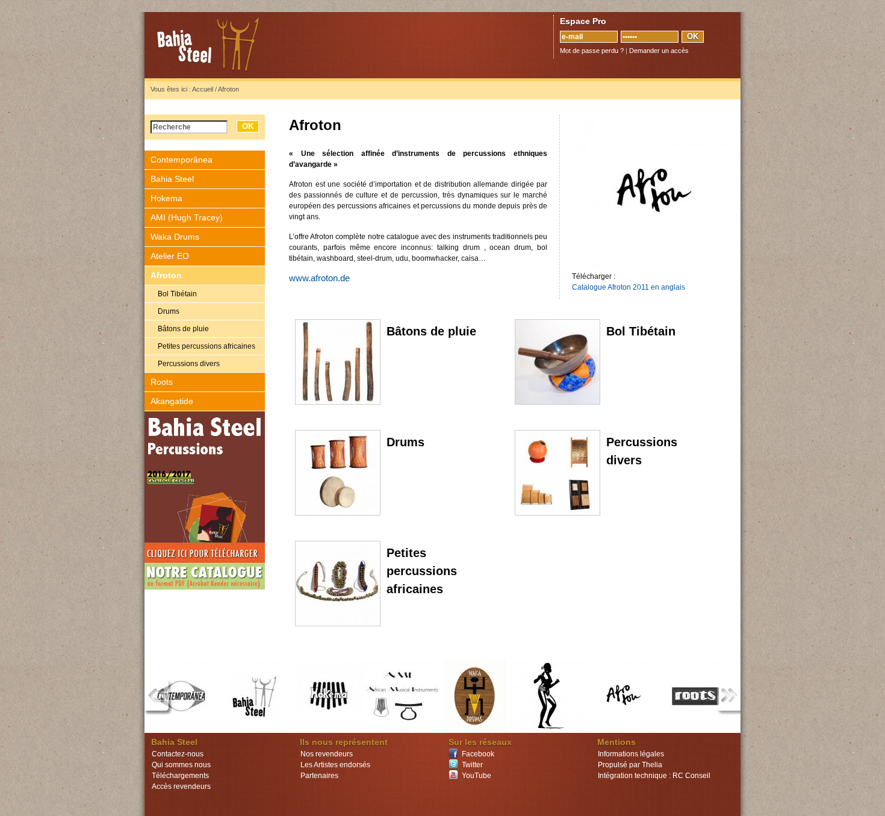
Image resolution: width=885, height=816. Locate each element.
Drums (168, 311)
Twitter (472, 765)
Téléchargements (180, 775)
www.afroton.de (319, 278)
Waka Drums (175, 236)
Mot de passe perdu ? (592, 50)
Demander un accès (659, 50)
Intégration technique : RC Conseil (654, 775)
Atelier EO (170, 256)
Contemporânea (182, 159)
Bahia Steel (264, 45)
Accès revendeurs (181, 786)
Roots (162, 382)
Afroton (166, 275)
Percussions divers (189, 364)
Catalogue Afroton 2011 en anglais (628, 287)
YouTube (476, 775)
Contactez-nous (177, 754)
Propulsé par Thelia (630, 765)
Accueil (202, 89)
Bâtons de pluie (183, 329)
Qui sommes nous (181, 765)
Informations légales (631, 754)
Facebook (478, 754)
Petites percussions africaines (206, 346)
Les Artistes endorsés (335, 765)
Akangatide (172, 401)
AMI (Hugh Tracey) (187, 217)
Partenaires (319, 775)
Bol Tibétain (177, 294)
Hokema (166, 198)
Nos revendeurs (326, 754)
